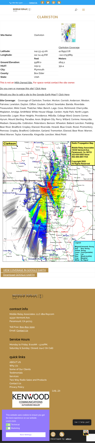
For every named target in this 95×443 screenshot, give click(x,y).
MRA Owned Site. (23, 82)
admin (68, 439)
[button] (85, 433)
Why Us (14, 365)
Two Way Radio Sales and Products (28, 380)
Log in (56, 390)
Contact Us (33, 3)
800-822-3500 (27, 327)
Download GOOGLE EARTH (19, 274)
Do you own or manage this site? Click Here (23, 88)
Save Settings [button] (26, 435)
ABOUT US (15, 362)
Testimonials (16, 372)
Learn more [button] (11, 421)
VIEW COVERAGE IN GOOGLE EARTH (24, 270)
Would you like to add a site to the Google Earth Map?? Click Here (35, 94)
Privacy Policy (17, 387)
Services (14, 376)
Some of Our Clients (20, 369)
